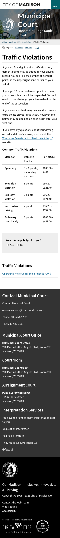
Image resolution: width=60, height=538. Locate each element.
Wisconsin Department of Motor (27, 138)
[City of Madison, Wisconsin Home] (10, 470)
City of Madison (9, 42)
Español (19, 47)
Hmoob (28, 47)
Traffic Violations (17, 265)
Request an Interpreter (15, 429)
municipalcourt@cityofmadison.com (23, 310)
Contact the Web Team (15, 502)
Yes (12, 245)
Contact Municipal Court (16, 303)
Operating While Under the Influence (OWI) (26, 273)
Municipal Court (35, 20)
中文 (37, 47)
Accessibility (9, 511)
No (22, 245)
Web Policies (9, 506)
